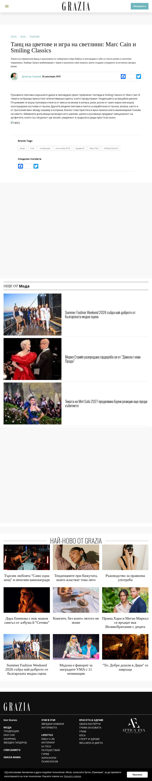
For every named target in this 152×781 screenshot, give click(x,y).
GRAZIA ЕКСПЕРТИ (90, 724)
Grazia (14, 36)
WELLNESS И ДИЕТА (91, 743)
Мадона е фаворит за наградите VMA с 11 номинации (76, 669)
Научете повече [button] (72, 776)
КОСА (82, 735)
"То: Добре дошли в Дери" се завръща (125, 667)
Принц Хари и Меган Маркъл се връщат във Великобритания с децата (125, 622)
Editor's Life (48, 739)
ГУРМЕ (45, 754)
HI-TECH (46, 746)
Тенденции (34, 36)
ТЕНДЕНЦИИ (11, 731)
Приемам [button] (137, 774)
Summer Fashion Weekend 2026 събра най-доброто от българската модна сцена (100, 314)
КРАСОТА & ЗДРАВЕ (91, 720)
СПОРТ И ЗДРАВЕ (89, 739)
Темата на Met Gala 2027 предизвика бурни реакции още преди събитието (106, 403)
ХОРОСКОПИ (48, 758)
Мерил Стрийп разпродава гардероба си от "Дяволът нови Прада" (102, 359)
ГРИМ (82, 731)
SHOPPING (10, 739)
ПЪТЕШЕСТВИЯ (50, 750)
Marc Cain (94, 148)
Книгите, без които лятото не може (76, 620)
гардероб (79, 148)
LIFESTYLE (47, 735)
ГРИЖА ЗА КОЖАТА (90, 727)
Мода (23, 36)
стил (32, 148)
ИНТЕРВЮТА (49, 727)
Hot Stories (10, 720)
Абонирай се (139, 6)
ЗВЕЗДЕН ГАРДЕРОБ (15, 742)
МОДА (7, 727)
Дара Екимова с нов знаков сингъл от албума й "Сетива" (26, 620)
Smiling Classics (111, 148)
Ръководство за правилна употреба (125, 578)
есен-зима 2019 (63, 148)
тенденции (45, 148)
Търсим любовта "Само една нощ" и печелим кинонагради (27, 578)
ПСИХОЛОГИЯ (49, 761)
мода (22, 148)
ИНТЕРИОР (48, 742)
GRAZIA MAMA (12, 757)
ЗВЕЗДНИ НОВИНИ (52, 724)
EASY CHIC (9, 735)
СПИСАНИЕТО (12, 750)
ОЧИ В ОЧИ (48, 720)
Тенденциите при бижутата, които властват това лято (76, 578)
